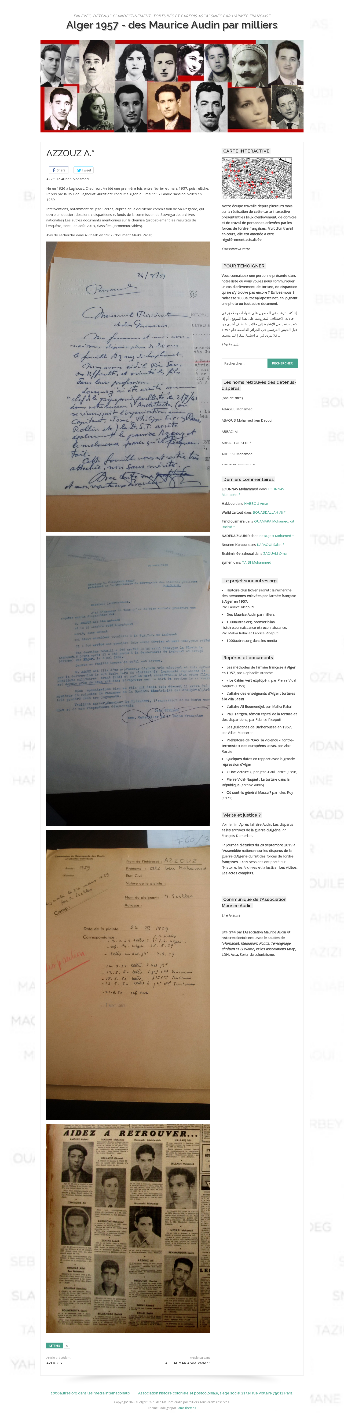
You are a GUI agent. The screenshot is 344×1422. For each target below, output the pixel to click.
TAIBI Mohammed (256, 562)
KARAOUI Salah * (270, 544)
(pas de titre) (232, 397)
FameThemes (186, 1408)
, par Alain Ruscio (258, 746)
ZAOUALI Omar (275, 553)
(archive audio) (252, 784)
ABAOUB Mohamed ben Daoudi (247, 420)
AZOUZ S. (54, 1363)
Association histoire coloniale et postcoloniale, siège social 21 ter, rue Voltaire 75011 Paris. (215, 1393)
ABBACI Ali (230, 431)
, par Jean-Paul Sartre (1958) (262, 771)
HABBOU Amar (256, 503)
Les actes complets (237, 873)
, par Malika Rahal (259, 706)
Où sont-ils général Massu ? (249, 792)
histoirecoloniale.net (238, 937)
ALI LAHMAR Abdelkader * (187, 1363)
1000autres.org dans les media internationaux (90, 1393)
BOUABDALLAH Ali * (269, 512)
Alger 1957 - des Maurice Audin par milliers (172, 25)
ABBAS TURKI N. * (236, 442)
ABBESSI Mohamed (237, 453)
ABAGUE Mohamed (237, 409)
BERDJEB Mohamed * (276, 535)
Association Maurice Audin (265, 932)
